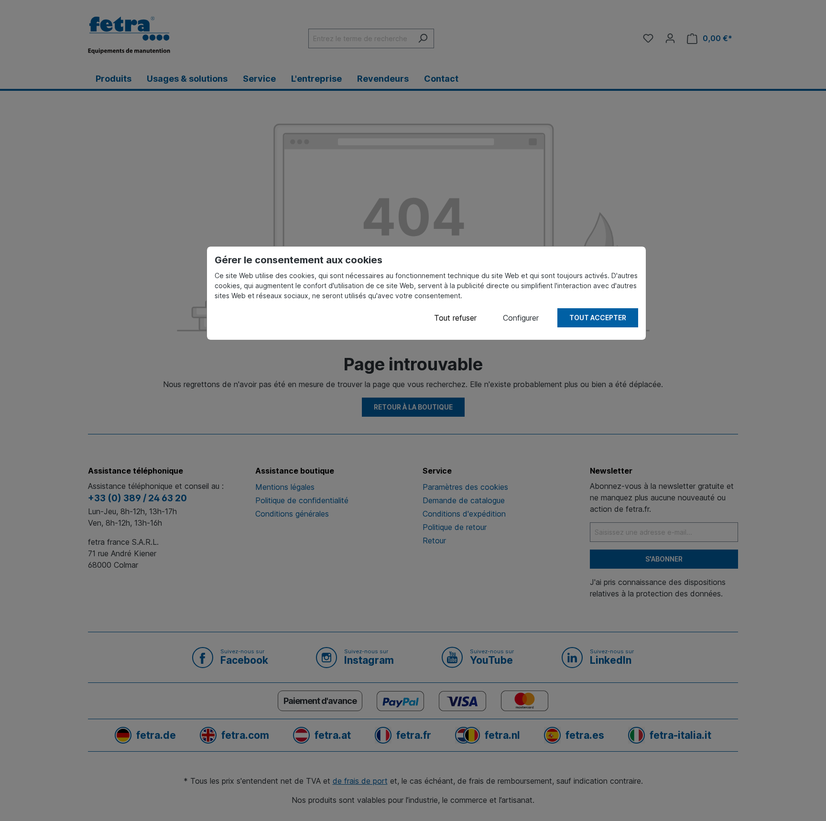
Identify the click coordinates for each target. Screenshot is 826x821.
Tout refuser (455, 318)
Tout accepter (597, 317)
